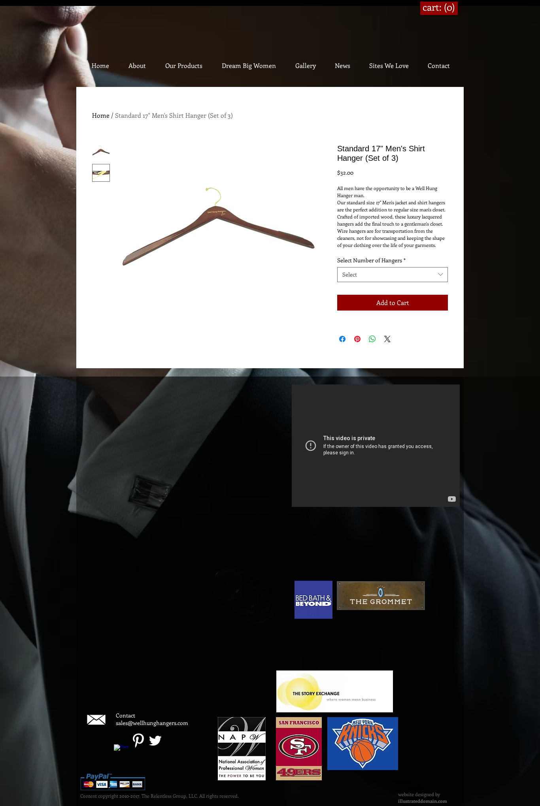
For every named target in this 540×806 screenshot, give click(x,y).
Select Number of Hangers (371, 260)
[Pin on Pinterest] (357, 339)
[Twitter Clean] (155, 740)
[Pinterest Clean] (138, 740)
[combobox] (392, 274)
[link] (439, 7)
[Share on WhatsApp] (372, 339)
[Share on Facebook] (342, 339)
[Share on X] (387, 339)
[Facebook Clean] (121, 751)
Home (101, 115)
